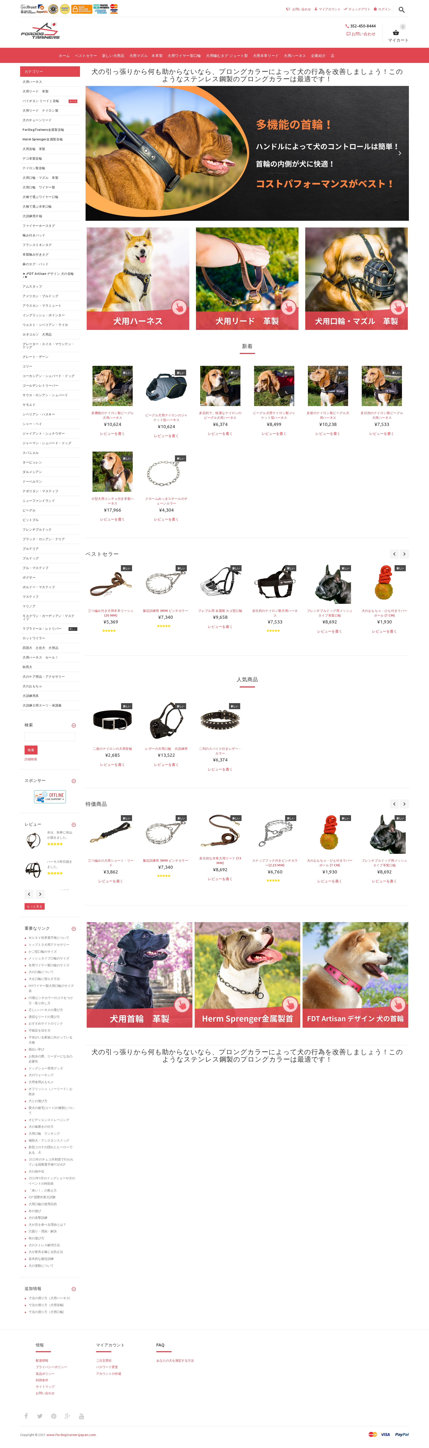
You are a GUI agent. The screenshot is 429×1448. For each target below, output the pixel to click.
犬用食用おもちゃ (41, 1082)
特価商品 (96, 804)
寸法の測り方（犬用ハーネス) (49, 1298)
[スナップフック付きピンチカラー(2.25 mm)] (275, 832)
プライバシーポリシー (51, 1367)
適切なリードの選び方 (44, 1017)
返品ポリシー (45, 1373)
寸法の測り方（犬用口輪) (46, 1312)
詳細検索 (31, 759)
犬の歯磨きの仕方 (41, 1126)
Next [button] (40, 894)
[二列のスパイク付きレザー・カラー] (220, 720)
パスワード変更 (107, 1367)
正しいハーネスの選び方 (46, 1010)
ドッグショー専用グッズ (46, 1068)
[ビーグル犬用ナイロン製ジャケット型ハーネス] (274, 386)
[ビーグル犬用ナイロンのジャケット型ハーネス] (166, 387)
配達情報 (42, 1360)
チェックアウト (359, 9)
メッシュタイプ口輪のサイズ (49, 958)
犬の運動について (41, 1265)
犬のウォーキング (41, 1075)
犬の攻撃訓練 (38, 1217)
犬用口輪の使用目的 (43, 1204)
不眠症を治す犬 (39, 1030)
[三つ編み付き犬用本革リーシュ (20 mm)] (111, 582)
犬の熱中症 (36, 1171)
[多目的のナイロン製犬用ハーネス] (275, 582)
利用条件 (42, 1380)
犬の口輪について (41, 972)
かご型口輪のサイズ (43, 951)
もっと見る (34, 906)
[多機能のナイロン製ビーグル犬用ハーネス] (113, 386)
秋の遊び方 (36, 1238)
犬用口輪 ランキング (44, 1133)
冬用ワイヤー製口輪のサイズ (49, 965)
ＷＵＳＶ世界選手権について (49, 938)
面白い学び (36, 1049)
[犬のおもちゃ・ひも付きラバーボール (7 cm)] (384, 582)
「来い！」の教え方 (43, 1190)
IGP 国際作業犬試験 (42, 1197)
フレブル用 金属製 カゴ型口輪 (220, 611)
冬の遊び (35, 1211)
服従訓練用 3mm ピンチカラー (165, 611)
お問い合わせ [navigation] (301, 9)
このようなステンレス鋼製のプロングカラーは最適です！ (282, 75)
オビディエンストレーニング (49, 1120)
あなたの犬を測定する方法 (175, 1360)
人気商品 (247, 679)
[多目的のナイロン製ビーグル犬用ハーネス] (382, 386)
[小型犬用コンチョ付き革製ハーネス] (113, 471)
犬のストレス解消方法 (44, 1245)
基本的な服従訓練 (41, 1258)
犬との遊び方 (38, 1101)
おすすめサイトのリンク (46, 1023)
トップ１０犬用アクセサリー (49, 944)
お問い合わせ (363, 33)
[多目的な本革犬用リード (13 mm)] (220, 831)
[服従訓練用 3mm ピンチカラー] (165, 582)
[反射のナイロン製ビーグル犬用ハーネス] (328, 386)
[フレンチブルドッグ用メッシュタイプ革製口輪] (330, 582)
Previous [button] (29, 894)
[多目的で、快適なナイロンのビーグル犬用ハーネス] (220, 386)
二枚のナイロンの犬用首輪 (112, 748)
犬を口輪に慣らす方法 (44, 979)
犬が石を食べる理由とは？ (47, 1224)
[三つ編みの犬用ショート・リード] (111, 832)
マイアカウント (330, 9)
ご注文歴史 (104, 1360)
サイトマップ (45, 1386)
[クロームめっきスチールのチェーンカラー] (166, 471)
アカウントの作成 (108, 1373)
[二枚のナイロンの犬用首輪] (112, 720)
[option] (138, 278)
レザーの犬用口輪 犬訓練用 (166, 748)
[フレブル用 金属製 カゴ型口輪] (220, 582)
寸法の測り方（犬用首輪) (46, 1305)
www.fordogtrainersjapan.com (71, 1435)
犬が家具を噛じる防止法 (46, 1252)
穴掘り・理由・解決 (43, 1231)
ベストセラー (102, 554)
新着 (247, 346)
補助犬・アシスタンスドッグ (49, 1140)
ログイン (384, 9)
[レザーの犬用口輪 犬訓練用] (166, 720)
